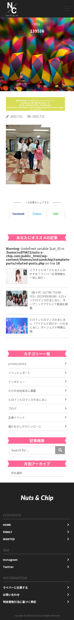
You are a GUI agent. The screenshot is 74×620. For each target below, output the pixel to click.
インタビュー (16, 382)
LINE (56, 214)
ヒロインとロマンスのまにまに (27, 400)
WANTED (9, 539)
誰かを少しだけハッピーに (24, 426)
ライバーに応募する (15, 587)
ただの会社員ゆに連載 (22, 391)
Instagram (10, 560)
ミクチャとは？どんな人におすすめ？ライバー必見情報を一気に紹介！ (48, 274)
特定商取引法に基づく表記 (19, 602)
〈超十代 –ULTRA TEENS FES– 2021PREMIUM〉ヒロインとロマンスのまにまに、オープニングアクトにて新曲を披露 (49, 300)
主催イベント (16, 417)
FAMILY (7, 532)
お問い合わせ (11, 595)
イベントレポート (19, 373)
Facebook (18, 214)
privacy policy (17, 364)
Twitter (37, 214)
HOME (7, 525)
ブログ (12, 408)
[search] (60, 450)
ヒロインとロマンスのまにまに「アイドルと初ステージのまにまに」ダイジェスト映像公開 (49, 325)
